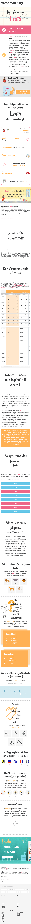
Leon (18, 904)
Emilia (21, 285)
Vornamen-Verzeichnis (7, 886)
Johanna (3, 906)
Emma (28, 285)
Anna (24, 285)
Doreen (2, 918)
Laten (15, 491)
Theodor (15, 642)
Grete (2, 912)
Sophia (3, 907)
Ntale (15, 503)
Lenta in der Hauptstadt (13, 147)
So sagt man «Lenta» (12, 139)
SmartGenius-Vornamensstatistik (8, 366)
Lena (2, 308)
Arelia (6, 287)
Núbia (9, 287)
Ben (18, 905)
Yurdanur (3, 287)
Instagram (18, 915)
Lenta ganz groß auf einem (19, 181)
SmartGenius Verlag (20, 912)
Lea (2, 323)
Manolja (3, 361)
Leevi (2, 913)
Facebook (18, 914)
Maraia (3, 332)
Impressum (18, 913)
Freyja (2, 914)
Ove (2, 917)
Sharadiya (3, 328)
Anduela (3, 357)
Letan (15, 499)
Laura (3, 314)
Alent (15, 483)
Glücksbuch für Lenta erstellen (15, 199)
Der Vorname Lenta (7, 173)
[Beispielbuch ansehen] (15, 91)
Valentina (3, 317)
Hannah (3, 320)
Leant (15, 495)
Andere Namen (19, 164)
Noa (2, 920)
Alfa (12, 663)
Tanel (15, 511)
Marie (18, 285)
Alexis (2, 916)
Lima (12, 657)
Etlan (26, 478)
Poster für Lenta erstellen (7, 856)
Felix (18, 903)
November (13, 660)
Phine (2, 915)
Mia (2, 311)
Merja (13, 287)
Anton (14, 643)
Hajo (2, 919)
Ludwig (15, 637)
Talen (15, 507)
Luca (18, 906)
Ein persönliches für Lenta (24, 130)
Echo (12, 658)
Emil (14, 638)
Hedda (2, 921)
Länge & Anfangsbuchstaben (9, 155)
